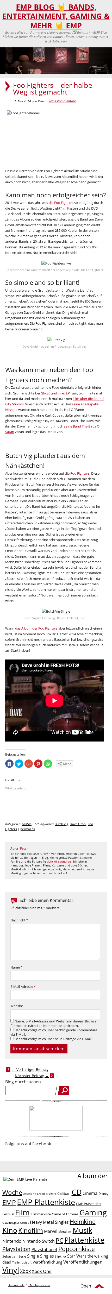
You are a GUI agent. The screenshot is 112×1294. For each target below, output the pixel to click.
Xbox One (42, 1271)
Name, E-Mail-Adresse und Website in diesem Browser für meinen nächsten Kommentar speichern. (54, 1023)
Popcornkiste (76, 1249)
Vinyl (10, 1270)
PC (59, 1240)
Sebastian (9, 1256)
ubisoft (27, 1262)
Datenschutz (16, 1285)
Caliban (64, 1193)
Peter (24, 848)
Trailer (16, 1262)
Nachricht (19, 920)
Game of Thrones (65, 1214)
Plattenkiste (84, 1240)
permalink (27, 829)
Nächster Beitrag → (32, 1075)
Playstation (16, 1249)
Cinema (90, 1193)
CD (77, 1192)
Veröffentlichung (47, 1262)
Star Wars (76, 1256)
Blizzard (51, 1194)
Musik (82, 1230)
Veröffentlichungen (82, 1262)
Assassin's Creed (34, 1194)
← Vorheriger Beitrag (30, 1069)
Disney (103, 1193)
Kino (9, 1230)
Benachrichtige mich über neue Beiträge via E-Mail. (53, 1039)
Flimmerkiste (41, 1214)
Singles (47, 1256)
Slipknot (60, 1256)
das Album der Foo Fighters (36, 628)
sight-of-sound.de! (59, 861)
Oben (85, 1286)
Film (22, 1212)
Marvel (50, 1231)
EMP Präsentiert (88, 1203)
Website (16, 1006)
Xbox (25, 1271)
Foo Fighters (80, 473)
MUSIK (27, 824)
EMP (9, 1202)
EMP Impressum (39, 1285)
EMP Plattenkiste (46, 1202)
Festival (8, 1214)
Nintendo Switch (38, 1241)
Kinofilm (30, 1230)
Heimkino (83, 1221)
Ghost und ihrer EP (55, 393)
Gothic (24, 1222)
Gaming (93, 1212)
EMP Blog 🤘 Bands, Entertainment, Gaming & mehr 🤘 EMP (56, 16)
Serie (22, 1256)
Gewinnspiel (10, 1222)
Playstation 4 (44, 1249)
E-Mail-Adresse (23, 986)
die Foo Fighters (61, 202)
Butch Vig (61, 824)
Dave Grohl (78, 824)
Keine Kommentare (62, 101)
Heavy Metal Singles (49, 1222)
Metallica (65, 1231)
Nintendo (11, 1241)
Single (33, 1256)
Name (16, 967)
